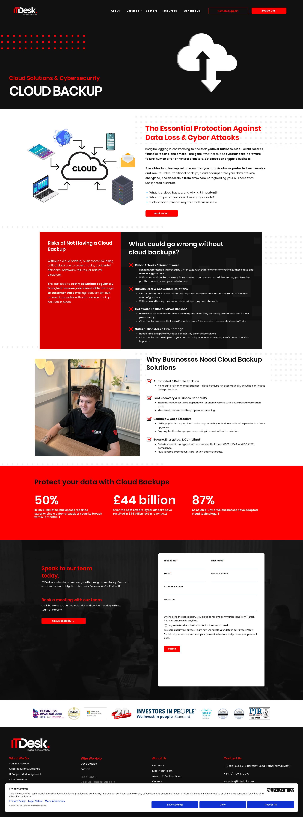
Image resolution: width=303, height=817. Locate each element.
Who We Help (91, 758)
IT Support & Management (25, 774)
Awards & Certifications (166, 776)
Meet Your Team (162, 771)
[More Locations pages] (96, 777)
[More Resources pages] (178, 11)
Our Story (158, 765)
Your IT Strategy (19, 763)
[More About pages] (121, 11)
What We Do (19, 758)
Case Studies (89, 764)
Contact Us (233, 758)
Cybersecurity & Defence (24, 769)
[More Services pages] (141, 11)
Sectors (85, 769)
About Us (159, 758)
